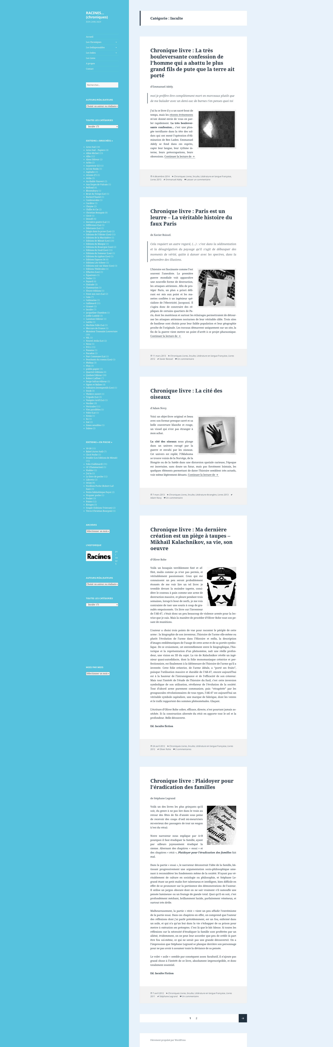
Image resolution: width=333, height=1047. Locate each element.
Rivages (90, 504)
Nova (88, 343)
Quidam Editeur (94, 375)
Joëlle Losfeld (92, 315)
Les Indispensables (95, 47)
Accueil (89, 36)
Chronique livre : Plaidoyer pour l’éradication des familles (191, 783)
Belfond (90, 187)
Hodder (90, 470)
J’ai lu (89, 473)
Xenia (89, 415)
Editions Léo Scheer (96, 262)
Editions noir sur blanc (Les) (100, 265)
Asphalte (90, 172)
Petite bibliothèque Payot (98, 492)
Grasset (89, 306)
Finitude (90, 284)
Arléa (88, 162)
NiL (87, 337)
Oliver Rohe (165, 749)
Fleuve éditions (93, 290)
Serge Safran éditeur (96, 381)
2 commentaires (183, 749)
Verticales (91, 406)
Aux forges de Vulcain (97, 184)
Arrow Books (92, 168)
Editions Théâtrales (95, 268)
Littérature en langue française (216, 176)
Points (89, 501)
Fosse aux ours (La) (95, 293)
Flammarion (92, 287)
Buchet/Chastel (93, 197)
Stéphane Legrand (168, 996)
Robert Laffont (93, 378)
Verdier (90, 403)
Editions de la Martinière (98, 237)
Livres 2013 (155, 179)
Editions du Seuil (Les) (97, 250)
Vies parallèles (93, 409)
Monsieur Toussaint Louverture (101, 331)
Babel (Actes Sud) (94, 451)
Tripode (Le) (92, 397)
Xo (87, 419)
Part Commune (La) (95, 356)
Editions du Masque (95, 243)
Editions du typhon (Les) (98, 256)
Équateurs (91, 275)
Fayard (89, 281)
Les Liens (90, 58)
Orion (89, 482)
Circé (88, 215)
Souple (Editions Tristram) (99, 507)
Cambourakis (92, 200)
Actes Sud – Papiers (95, 150)
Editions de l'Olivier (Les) (98, 234)
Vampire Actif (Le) (95, 400)
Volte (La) (91, 412)
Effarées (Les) (93, 272)
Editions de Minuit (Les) (98, 240)
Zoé (87, 422)
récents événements (181, 114)
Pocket (89, 498)
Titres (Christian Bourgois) (99, 510)
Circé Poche (92, 454)
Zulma (89, 428)
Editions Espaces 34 (95, 259)
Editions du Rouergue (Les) (99, 247)
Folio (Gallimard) (94, 464)
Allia (88, 156)
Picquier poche (93, 495)
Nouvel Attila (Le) (95, 340)
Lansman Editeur (94, 318)
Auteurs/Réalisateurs (99, 99)
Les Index (91, 52)
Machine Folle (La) (95, 325)
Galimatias (91, 300)
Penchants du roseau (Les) (99, 359)
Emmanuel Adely (174, 179)
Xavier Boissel (166, 358)
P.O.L (88, 347)
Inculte (89, 309)
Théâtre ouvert (93, 394)
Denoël (89, 218)
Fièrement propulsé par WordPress (168, 1040)
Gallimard (91, 303)
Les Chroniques (93, 42)
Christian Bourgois (95, 212)
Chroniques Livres (183, 176)
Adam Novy (156, 497)
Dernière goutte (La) (96, 222)
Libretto (90, 479)
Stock (88, 390)
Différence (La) (93, 225)
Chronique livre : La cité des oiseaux (186, 393)
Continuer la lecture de (179, 156)
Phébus (89, 362)
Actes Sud (91, 147)
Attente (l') (91, 175)
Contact (90, 68)
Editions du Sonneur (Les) (99, 253)
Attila (88, 178)
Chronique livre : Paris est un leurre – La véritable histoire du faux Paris (191, 217)
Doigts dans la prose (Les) (98, 231)
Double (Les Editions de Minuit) (101, 457)
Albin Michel (92, 153)
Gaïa (88, 297)
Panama (90, 350)
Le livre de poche (94, 476)
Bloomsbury (92, 190)
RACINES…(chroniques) (97, 14)
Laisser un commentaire (198, 179)
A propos (90, 63)
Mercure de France (95, 328)
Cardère (90, 203)
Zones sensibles (93, 425)
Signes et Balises (94, 384)
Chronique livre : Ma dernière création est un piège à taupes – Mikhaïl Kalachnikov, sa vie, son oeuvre (191, 539)
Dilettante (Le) (93, 228)
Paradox (90, 353)
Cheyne (89, 206)
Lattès (89, 322)
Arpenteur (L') (93, 165)
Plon (88, 365)
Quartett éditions (94, 372)
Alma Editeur (92, 159)
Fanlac (89, 278)
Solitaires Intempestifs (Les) (100, 387)
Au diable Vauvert (95, 181)
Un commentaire (185, 358)
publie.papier (93, 368)
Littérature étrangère (206, 494)
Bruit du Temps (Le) (96, 193)
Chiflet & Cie (92, 209)
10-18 (88, 448)
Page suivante (243, 1018)
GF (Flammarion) (94, 467)
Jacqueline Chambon (96, 312)
